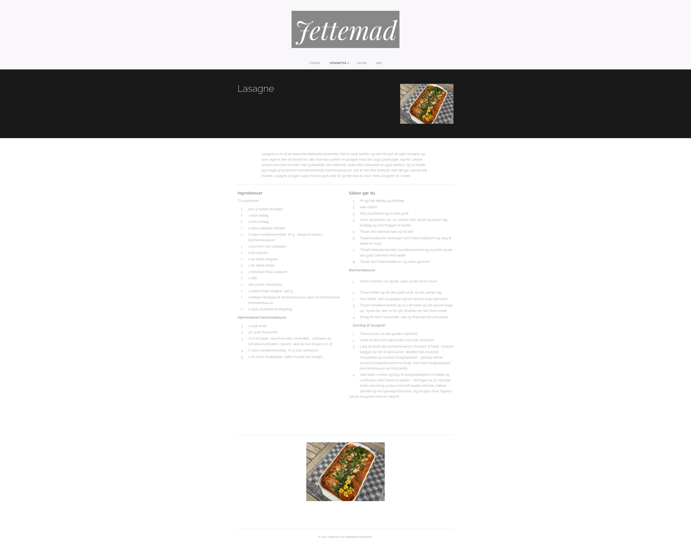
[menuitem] (317, 63)
